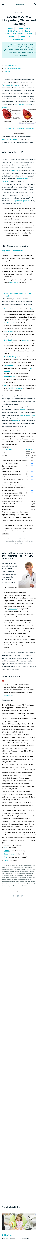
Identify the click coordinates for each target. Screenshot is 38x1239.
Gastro (27, 31)
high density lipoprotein (22, 201)
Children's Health (23, 28)
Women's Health (19, 39)
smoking (25, 340)
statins (22, 409)
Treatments (12, 36)
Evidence (7, 72)
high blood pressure (15, 388)
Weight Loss (25, 36)
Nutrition (30, 34)
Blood (10, 28)
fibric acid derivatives (27, 415)
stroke (4, 107)
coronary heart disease (23, 104)
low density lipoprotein (11, 85)
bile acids (5, 181)
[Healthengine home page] (18, 4)
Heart (6, 34)
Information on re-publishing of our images (19, 128)
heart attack (13, 283)
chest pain (13, 609)
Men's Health (18, 34)
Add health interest (21, 55)
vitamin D (26, 179)
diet (31, 309)
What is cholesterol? (11, 65)
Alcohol (12, 377)
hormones (19, 179)
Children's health (14, 31)
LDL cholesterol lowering (12, 68)
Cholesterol (8, 695)
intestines (15, 170)
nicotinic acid (16, 421)
